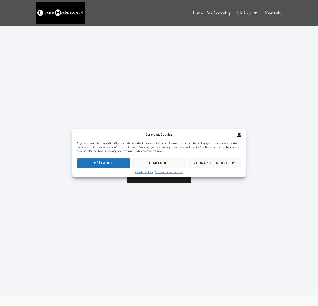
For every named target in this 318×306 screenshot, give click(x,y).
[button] (239, 134)
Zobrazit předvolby (214, 163)
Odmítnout (159, 163)
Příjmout (103, 163)
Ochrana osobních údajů (169, 172)
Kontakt (273, 13)
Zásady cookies (144, 172)
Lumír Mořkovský (211, 13)
